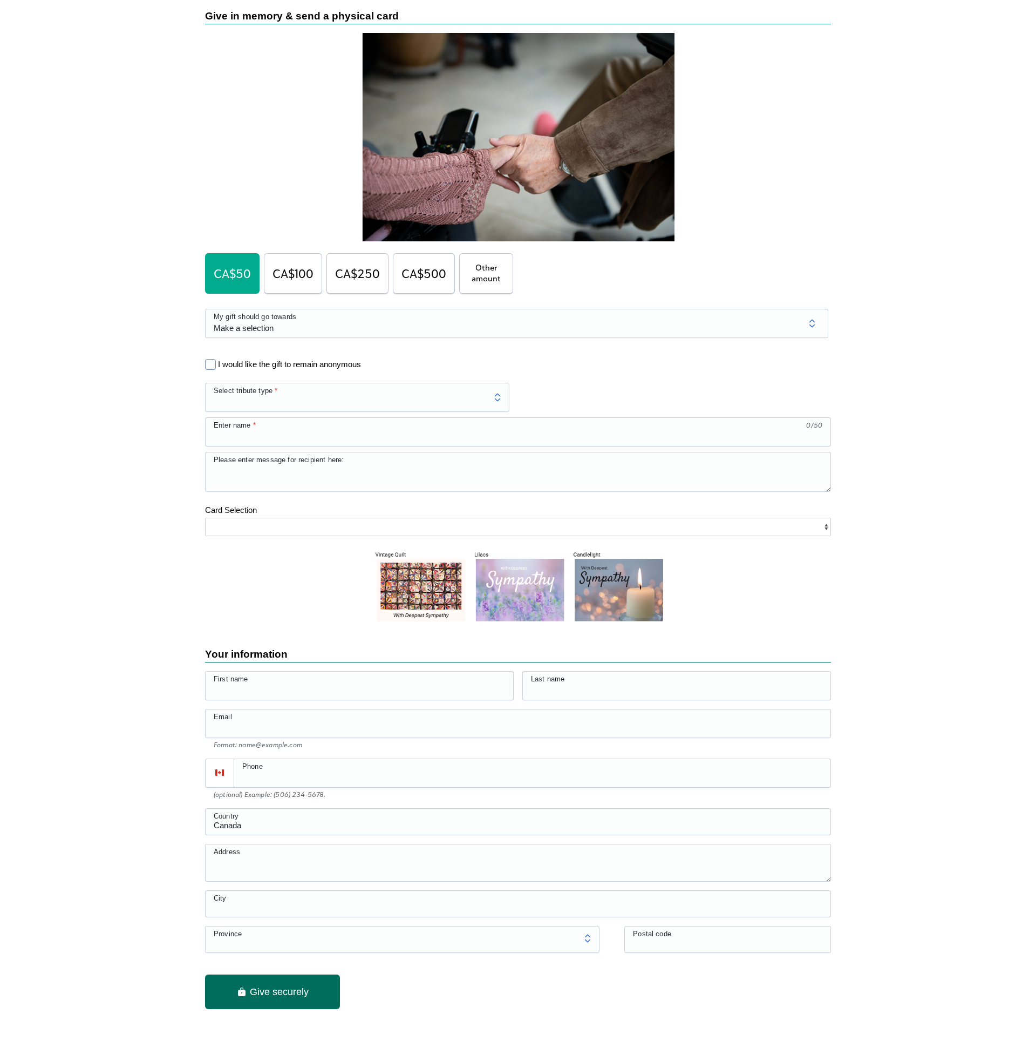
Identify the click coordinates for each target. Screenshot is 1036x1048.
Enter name (232, 425)
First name (231, 679)
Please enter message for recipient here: (279, 460)
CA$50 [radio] (232, 273)
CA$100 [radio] (292, 273)
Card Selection (231, 510)
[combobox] (518, 827)
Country (226, 816)
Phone (252, 766)
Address (227, 852)
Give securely (278, 991)
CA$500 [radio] (423, 273)
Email (223, 717)
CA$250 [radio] (357, 273)
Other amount (486, 272)
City (220, 898)
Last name (547, 679)
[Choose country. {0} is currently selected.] (219, 773)
